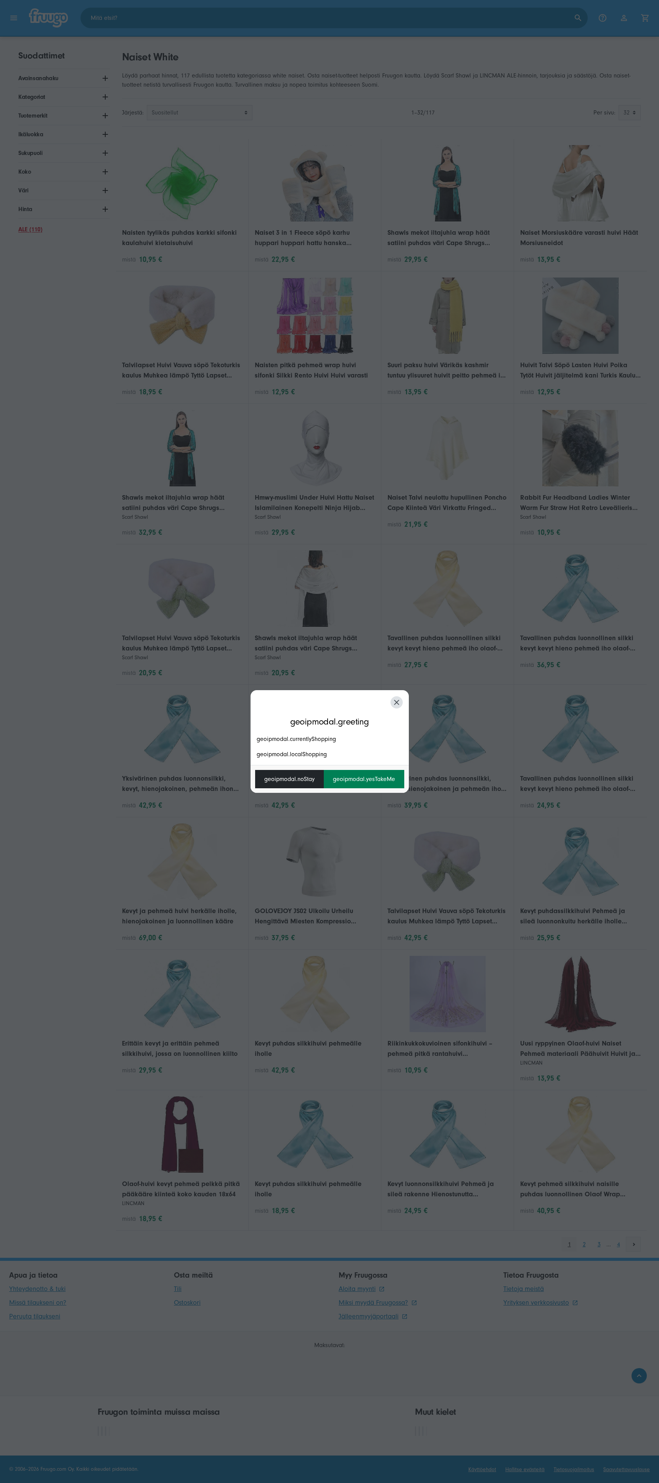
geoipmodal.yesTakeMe (364, 779)
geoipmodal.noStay (289, 779)
